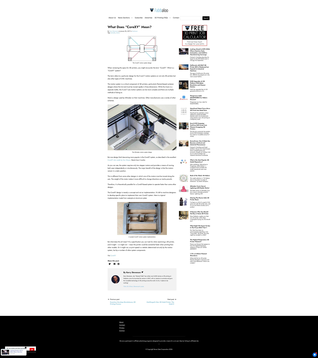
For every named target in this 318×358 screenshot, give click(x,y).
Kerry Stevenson (113, 31)
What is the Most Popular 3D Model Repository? (199, 161)
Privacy (121, 328)
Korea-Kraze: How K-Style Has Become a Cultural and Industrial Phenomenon (200, 143)
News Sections (124, 18)
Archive (122, 331)
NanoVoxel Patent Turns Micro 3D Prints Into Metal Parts (200, 109)
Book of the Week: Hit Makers (200, 175)
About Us (112, 18)
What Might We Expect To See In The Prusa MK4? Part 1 (200, 227)
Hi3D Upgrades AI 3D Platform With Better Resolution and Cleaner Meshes (198, 84)
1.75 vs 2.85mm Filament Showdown (198, 255)
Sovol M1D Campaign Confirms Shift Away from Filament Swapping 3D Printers (198, 126)
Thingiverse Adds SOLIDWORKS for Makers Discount (198, 98)
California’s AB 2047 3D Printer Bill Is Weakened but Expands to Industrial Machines (199, 68)
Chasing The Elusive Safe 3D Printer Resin (199, 199)
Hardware (134, 31)
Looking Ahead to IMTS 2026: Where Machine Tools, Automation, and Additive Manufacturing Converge (200, 52)
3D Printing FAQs (161, 18)
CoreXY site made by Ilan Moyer (119, 160)
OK (32, 349)
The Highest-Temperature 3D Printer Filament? (199, 241)
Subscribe (139, 18)
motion (118, 33)
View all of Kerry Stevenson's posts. (133, 286)
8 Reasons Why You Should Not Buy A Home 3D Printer (199, 213)
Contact (176, 18)
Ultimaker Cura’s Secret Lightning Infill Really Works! (199, 187)
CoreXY (113, 255)
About (121, 322)
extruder (113, 33)
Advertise (148, 18)
